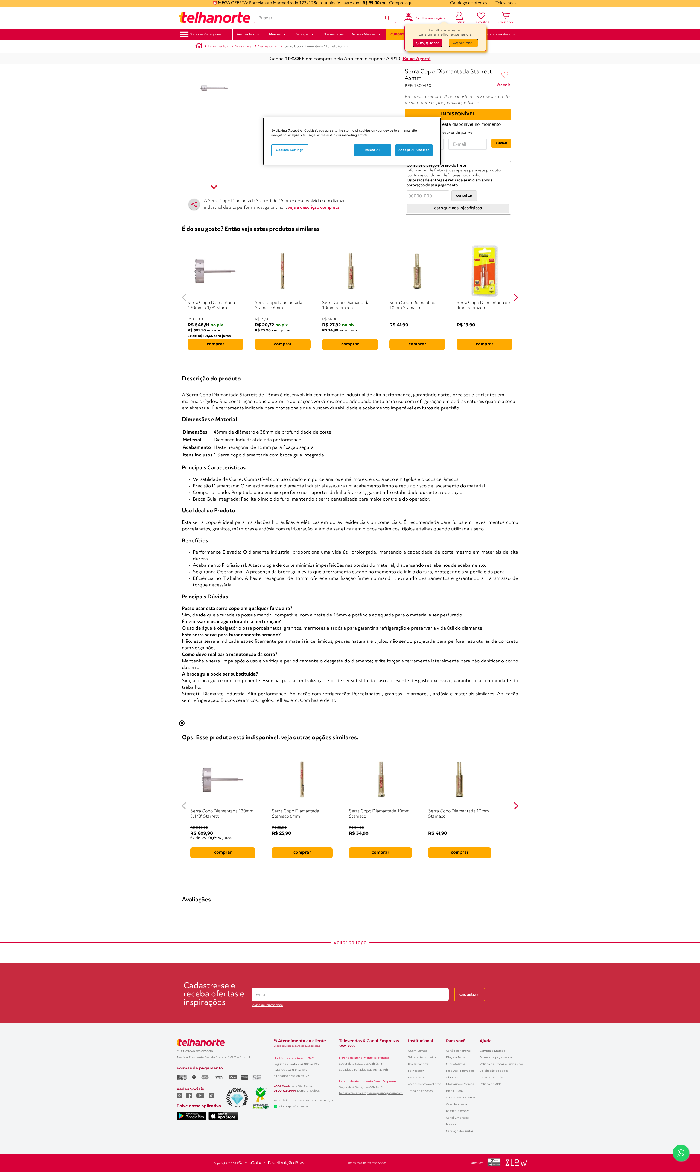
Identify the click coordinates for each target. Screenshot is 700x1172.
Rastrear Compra (457, 1111)
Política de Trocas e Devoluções (501, 1064)
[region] (352, 141)
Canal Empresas (457, 1117)
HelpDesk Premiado (460, 1070)
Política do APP (490, 1084)
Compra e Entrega (492, 1050)
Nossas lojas (416, 1077)
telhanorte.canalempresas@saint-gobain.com (371, 1093)
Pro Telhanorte (418, 1064)
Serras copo (267, 46)
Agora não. (463, 42)
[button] (205, 34)
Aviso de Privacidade (267, 1005)
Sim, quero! (427, 42)
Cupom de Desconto (460, 1097)
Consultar (464, 195)
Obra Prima (454, 1077)
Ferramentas (218, 46)
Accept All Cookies (414, 150)
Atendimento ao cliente (424, 1084)
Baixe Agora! (417, 59)
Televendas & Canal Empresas (369, 1041)
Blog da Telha (455, 1057)
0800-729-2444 (285, 1090)
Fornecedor (416, 1070)
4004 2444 (282, 1086)
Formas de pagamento (496, 1057)
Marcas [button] (275, 34)
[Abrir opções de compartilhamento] (194, 204)
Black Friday (454, 1091)
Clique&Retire (455, 1064)
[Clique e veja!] (504, 86)
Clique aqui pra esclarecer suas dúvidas (297, 1045)
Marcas (451, 1124)
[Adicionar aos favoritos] (504, 75)
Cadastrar (468, 994)
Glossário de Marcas (460, 1084)
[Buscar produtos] (388, 18)
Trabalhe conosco (420, 1091)
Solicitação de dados (494, 1070)
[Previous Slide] (184, 297)
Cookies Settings (290, 150)
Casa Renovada (456, 1104)
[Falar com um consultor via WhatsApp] (681, 1153)
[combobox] (325, 18)
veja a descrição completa (314, 207)
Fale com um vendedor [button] (495, 34)
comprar (215, 344)
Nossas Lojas (333, 34)
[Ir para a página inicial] (214, 18)
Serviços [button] (302, 34)
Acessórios (243, 46)
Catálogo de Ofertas (459, 1131)
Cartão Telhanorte (458, 1050)
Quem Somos (417, 1050)
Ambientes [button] (245, 34)
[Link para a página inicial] (198, 46)
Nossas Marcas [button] (363, 34)
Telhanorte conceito (422, 1057)
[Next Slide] (516, 297)
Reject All (373, 150)
